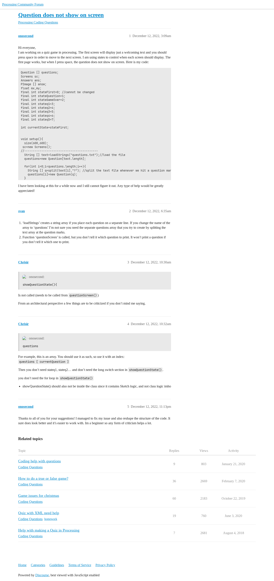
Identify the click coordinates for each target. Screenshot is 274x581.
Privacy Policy (105, 565)
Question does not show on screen (61, 15)
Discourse (42, 575)
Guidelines (56, 565)
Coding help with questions (39, 461)
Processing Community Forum (22, 4)
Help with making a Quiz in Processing (48, 530)
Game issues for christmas (38, 495)
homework (50, 519)
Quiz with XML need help (38, 513)
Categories (38, 565)
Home (22, 565)
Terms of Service (79, 565)
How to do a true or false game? (43, 478)
